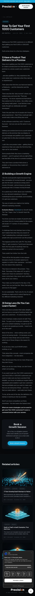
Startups (5, 21)
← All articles (7, 17)
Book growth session (26, 6)
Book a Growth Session (17, 443)
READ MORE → (27, 1)
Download (17, 210)
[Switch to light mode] (16, 6)
